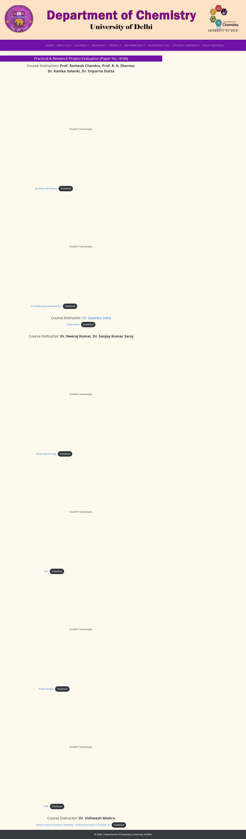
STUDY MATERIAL (213, 45)
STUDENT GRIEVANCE (186, 45)
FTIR (46, 806)
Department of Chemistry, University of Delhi (128, 834)
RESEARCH (98, 45)
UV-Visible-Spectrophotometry (46, 306)
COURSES (81, 45)
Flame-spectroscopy (46, 453)
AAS (46, 571)
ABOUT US (63, 45)
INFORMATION (133, 45)
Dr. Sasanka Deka (96, 317)
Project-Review (46, 688)
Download (66, 188)
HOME (50, 45)
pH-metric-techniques (46, 188)
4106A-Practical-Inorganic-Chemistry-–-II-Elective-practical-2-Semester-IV (73, 824)
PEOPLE (114, 45)
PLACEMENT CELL (159, 45)
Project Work (73, 324)
